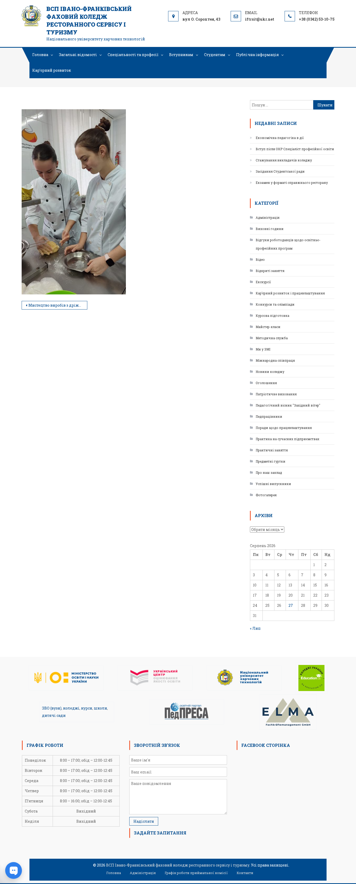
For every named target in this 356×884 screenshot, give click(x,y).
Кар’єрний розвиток (51, 70)
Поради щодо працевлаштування (284, 428)
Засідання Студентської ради (280, 171)
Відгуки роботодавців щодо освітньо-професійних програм (288, 244)
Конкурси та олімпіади (275, 304)
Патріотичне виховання (276, 394)
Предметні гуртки (270, 461)
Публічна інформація (257, 54)
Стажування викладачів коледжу (284, 160)
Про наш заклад (269, 472)
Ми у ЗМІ (263, 349)
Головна (40, 54)
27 (291, 605)
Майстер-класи (268, 327)
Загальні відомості (78, 54)
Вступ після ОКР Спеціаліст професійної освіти (295, 149)
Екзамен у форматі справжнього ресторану (292, 182)
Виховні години (270, 229)
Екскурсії (263, 282)
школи (100, 708)
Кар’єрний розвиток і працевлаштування (290, 293)
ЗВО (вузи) (52, 708)
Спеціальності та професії (133, 54)
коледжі (71, 708)
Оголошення (266, 383)
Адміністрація (267, 217)
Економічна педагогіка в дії (280, 138)
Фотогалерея (266, 495)
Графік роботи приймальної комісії (196, 872)
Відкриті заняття (270, 271)
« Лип (255, 628)
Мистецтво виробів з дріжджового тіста (57, 305)
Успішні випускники (273, 484)
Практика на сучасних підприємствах (287, 439)
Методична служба (272, 338)
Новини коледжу (270, 372)
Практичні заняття (272, 450)
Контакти (245, 872)
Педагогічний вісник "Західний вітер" (288, 405)
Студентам (214, 54)
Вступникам (181, 54)
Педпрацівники (269, 416)
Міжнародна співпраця (275, 360)
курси (86, 708)
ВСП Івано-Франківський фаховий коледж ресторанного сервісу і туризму (89, 20)
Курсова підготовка (272, 315)
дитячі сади (54, 715)
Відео (260, 259)
